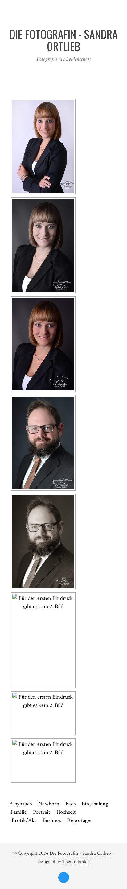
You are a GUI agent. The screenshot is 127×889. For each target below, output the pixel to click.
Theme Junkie (76, 861)
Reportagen (80, 820)
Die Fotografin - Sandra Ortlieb (80, 853)
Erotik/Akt (24, 820)
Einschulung (95, 803)
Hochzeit (66, 812)
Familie (18, 812)
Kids (71, 803)
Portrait (41, 812)
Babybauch (20, 803)
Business (52, 820)
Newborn (52, 803)
